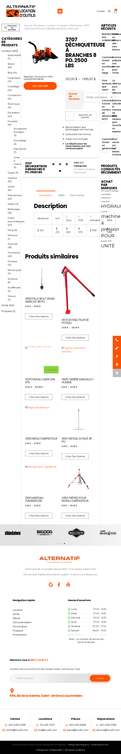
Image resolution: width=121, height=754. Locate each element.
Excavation (14, 112)
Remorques (14, 270)
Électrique (14, 103)
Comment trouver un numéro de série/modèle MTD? (109, 110)
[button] (60, 11)
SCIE (110, 241)
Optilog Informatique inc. (79, 745)
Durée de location (74, 96)
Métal (11, 204)
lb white (104, 212)
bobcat (107, 191)
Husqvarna (105, 201)
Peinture (13, 235)
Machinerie (20, 148)
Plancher (13, 244)
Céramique (14, 78)
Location (6, 51)
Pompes (12, 261)
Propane (6, 311)
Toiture (12, 296)
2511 (102, 191)
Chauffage (13, 86)
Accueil (28, 25)
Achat (4, 305)
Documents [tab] (77, 195)
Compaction (15, 95)
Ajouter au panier (85, 116)
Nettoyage (14, 209)
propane (104, 241)
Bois (10, 72)
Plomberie (14, 252)
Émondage (20, 140)
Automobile (14, 55)
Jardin (11, 186)
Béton (11, 64)
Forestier (13, 121)
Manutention (15, 195)
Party (11, 230)
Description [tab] (46, 195)
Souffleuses (14, 287)
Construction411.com (100, 745)
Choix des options (38, 316)
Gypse (11, 172)
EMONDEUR (106, 198)
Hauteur (12, 178)
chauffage (114, 191)
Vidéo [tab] (61, 195)
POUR (107, 235)
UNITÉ (108, 245)
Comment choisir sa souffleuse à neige (108, 65)
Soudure (13, 278)
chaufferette (106, 194)
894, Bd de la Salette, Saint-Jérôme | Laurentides (46, 696)
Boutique (39, 25)
